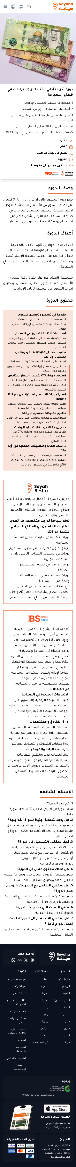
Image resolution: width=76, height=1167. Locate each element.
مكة (46, 1035)
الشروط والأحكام (16, 1058)
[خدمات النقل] (29, 6)
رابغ (46, 1014)
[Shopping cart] (21, 6)
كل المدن (65, 1042)
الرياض (66, 986)
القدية (67, 993)
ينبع (46, 1007)
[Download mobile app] (54, 1109)
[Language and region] (13, 6)
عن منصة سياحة (17, 979)
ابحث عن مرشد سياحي (18, 1020)
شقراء (44, 986)
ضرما (45, 993)
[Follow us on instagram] (32, 960)
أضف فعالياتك (18, 1011)
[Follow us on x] (26, 960)
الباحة (67, 1007)
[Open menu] (5, 6)
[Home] (56, 956)
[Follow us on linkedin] (20, 960)
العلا (45, 979)
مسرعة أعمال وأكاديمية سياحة (17, 1031)
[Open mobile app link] (21, 1117)
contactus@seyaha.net (56, 864)
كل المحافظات (40, 1042)
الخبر (67, 1035)
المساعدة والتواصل (20, 1049)
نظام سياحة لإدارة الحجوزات (16, 1002)
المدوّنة (22, 1040)
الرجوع (14, 21)
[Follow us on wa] (13, 960)
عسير (67, 1014)
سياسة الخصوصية (20, 1067)
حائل (67, 1021)
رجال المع (43, 1021)
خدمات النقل (19, 993)
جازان (67, 1028)
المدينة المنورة (62, 1000)
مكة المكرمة (63, 979)
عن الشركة (20, 986)
